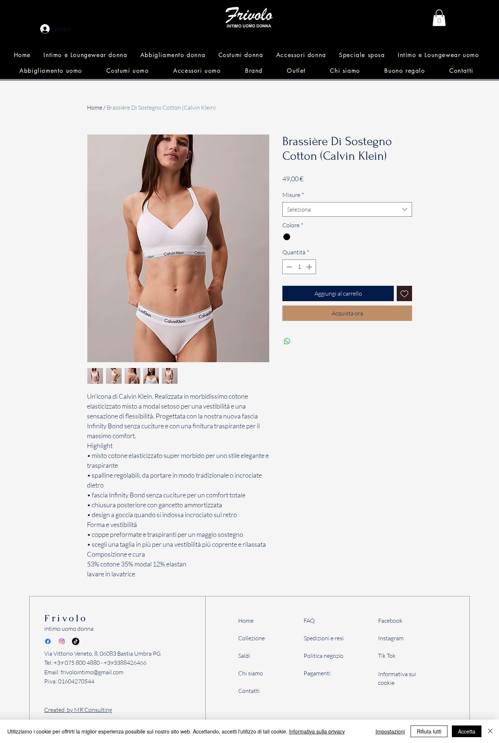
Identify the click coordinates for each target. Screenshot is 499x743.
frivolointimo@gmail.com (92, 672)
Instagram (391, 638)
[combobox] (347, 209)
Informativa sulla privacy (317, 731)
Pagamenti (317, 673)
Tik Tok (387, 655)
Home (94, 107)
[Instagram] (61, 641)
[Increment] (310, 267)
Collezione (251, 638)
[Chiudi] (490, 731)
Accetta (466, 731)
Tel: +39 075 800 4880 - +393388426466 (95, 662)
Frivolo (65, 618)
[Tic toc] (75, 641)
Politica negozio (323, 655)
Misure (293, 194)
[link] (439, 18)
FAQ (309, 620)
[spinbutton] (299, 267)
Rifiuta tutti (429, 731)
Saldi (244, 655)
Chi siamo (250, 673)
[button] (85, 55)
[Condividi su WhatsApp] (287, 341)
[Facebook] (48, 641)
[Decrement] (288, 267)
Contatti (249, 690)
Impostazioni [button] (390, 731)
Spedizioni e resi (324, 638)
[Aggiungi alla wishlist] (404, 293)
